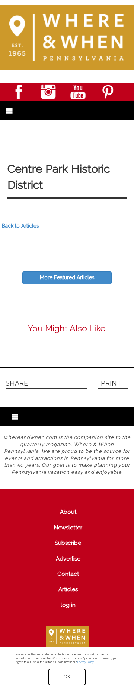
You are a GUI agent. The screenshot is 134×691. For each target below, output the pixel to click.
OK (67, 676)
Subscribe (68, 543)
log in (68, 605)
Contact (68, 574)
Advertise (68, 558)
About (68, 512)
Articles (68, 589)
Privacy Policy (85, 662)
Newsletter (68, 527)
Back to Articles (20, 226)
